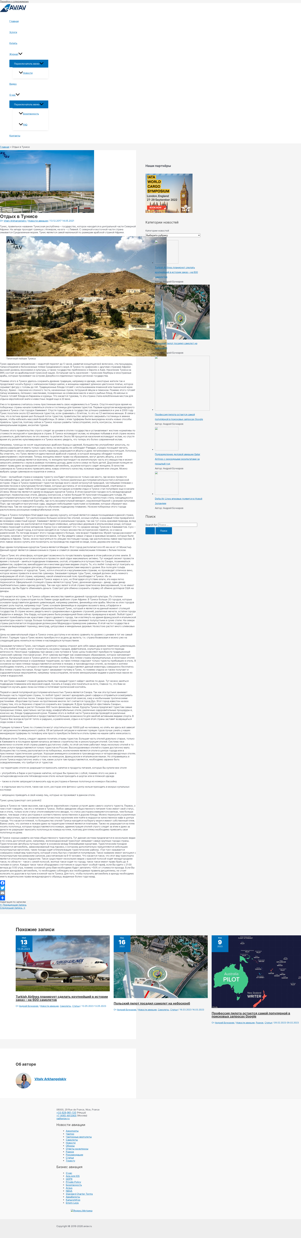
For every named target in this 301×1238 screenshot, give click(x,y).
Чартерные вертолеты (79, 1136)
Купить (13, 43)
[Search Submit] (150, 530)
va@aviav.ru (63, 1118)
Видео (13, 83)
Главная (14, 21)
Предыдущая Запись (13, 904)
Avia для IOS (73, 1176)
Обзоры (70, 1145)
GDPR (69, 1179)
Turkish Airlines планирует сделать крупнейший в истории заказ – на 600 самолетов (62, 998)
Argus (69, 1187)
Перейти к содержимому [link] (14, 1)
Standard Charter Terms (79, 1193)
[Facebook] (68, 882)
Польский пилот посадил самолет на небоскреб (152, 1003)
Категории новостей (157, 230)
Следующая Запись (12, 907)
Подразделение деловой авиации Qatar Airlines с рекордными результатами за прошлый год (177, 459)
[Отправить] (68, 897)
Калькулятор (73, 1199)
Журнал (13, 54)
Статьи (76, 1006)
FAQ (25, 124)
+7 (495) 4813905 (66, 1115)
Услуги (13, 32)
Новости (28, 72)
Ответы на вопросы (77, 1148)
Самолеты (65, 1006)
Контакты (14, 135)
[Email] (68, 892)
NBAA (69, 1190)
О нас (12, 94)
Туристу (70, 1160)
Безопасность (31, 113)
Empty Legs (72, 1202)
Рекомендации (74, 1154)
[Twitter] (68, 887)
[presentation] (20, 54)
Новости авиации (38, 220)
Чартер (70, 1133)
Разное (259, 1022)
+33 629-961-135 (66, 1112)
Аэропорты (72, 1130)
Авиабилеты (73, 1196)
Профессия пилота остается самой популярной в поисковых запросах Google (251, 1014)
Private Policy (73, 1181)
